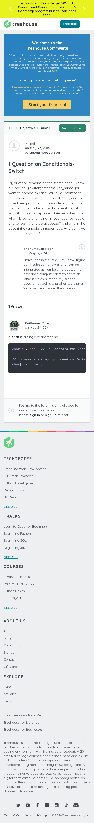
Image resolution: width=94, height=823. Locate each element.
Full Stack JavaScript (19, 476)
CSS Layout (12, 598)
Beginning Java (15, 548)
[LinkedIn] (47, 805)
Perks (8, 701)
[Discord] (76, 805)
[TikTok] (66, 805)
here (54, 71)
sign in (35, 415)
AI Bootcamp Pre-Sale (37, 3)
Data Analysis (14, 490)
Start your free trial (47, 104)
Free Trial (70, 24)
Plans (7, 687)
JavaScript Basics (17, 577)
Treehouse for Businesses (23, 729)
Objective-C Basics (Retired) (42, 128)
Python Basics (14, 591)
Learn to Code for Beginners (25, 526)
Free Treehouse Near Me (22, 715)
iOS (10, 128)
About (8, 631)
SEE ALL (11, 507)
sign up (51, 415)
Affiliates (10, 694)
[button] (10, 9)
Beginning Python (17, 533)
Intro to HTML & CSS (19, 584)
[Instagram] (56, 805)
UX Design (11, 497)
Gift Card (10, 667)
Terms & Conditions (17, 815)
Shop (8, 708)
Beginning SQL (15, 540)
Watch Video (72, 128)
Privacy (41, 815)
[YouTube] (27, 805)
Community (12, 645)
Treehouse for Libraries (21, 722)
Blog (7, 638)
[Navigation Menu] (87, 24)
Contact (9, 659)
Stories (9, 652)
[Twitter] (18, 805)
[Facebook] (37, 805)
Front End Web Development (25, 469)
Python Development (20, 483)
